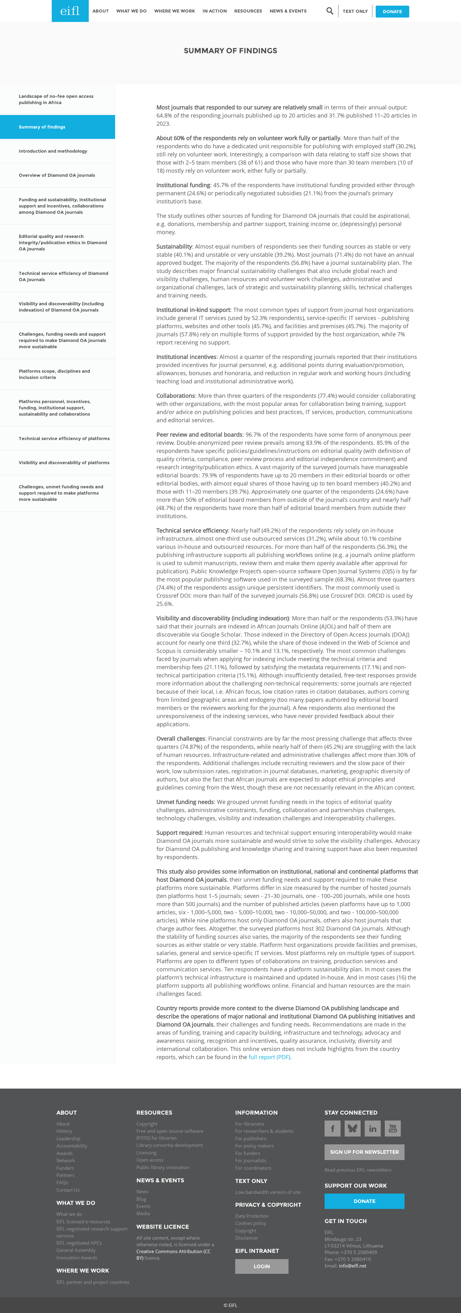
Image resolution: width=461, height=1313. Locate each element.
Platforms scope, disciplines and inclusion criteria (54, 374)
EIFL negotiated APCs (79, 1243)
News (142, 1191)
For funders (247, 1153)
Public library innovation (162, 1167)
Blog (141, 1199)
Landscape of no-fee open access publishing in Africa (56, 99)
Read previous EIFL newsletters (358, 1170)
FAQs (62, 1182)
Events (143, 1206)
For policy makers (254, 1145)
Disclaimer (246, 1238)
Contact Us (68, 1190)
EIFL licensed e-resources (83, 1221)
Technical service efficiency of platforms (64, 438)
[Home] (70, 11)
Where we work (174, 11)
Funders (65, 1168)
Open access (149, 1160)
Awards (64, 1153)
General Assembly (76, 1250)
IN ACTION (215, 11)
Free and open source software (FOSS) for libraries (169, 1134)
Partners (65, 1175)
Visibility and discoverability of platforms (64, 462)
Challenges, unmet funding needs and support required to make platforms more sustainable (61, 493)
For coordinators (253, 1168)
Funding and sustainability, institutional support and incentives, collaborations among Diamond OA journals (62, 206)
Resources (248, 11)
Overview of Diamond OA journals (57, 175)
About (101, 11)
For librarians (249, 1124)
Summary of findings (42, 127)
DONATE (392, 11)
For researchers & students (264, 1131)
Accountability (71, 1145)
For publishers (250, 1138)
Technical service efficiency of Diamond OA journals (63, 276)
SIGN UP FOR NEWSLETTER (364, 1152)
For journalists (250, 1160)
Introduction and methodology (53, 151)
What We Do (131, 11)
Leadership (68, 1138)
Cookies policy (250, 1223)
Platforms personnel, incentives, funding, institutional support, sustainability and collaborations (55, 408)
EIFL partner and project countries (93, 1282)
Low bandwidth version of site (267, 1192)
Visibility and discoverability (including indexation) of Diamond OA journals (61, 307)
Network (65, 1160)
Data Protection (252, 1216)
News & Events (288, 11)
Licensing (146, 1152)
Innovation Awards (76, 1257)
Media (143, 1213)
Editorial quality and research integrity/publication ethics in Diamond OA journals (63, 243)
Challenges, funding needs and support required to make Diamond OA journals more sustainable (62, 340)
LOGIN (262, 1266)
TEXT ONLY (355, 11)
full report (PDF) (269, 1057)
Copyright (146, 1124)
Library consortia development (169, 1145)
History (64, 1131)
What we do (69, 1214)
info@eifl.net (352, 1266)
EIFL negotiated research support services (91, 1232)
